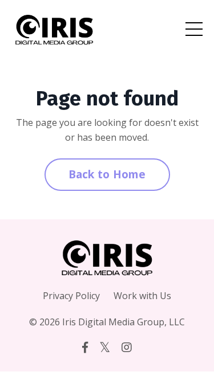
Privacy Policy (71, 295)
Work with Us (142, 295)
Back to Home (107, 174)
